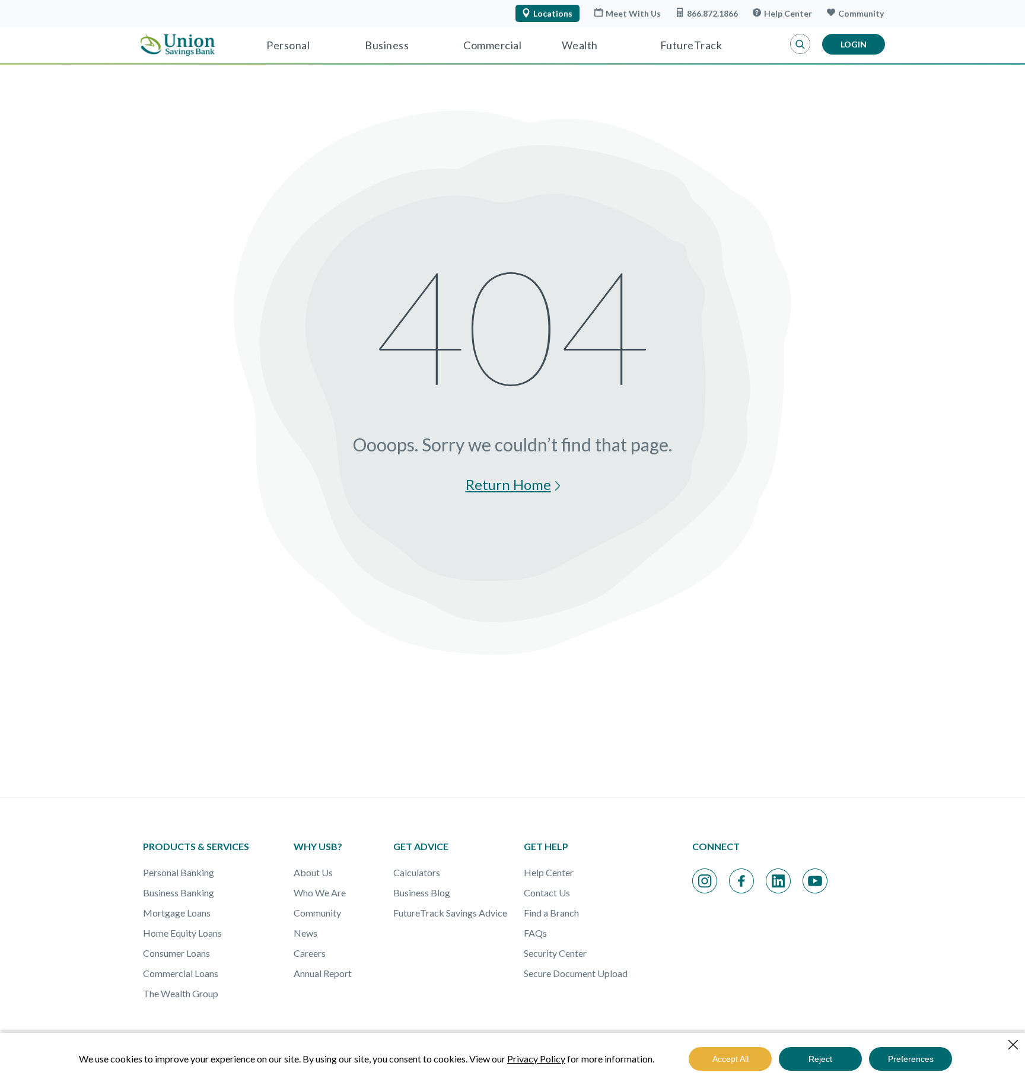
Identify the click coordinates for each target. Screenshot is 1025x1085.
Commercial (492, 45)
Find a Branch (551, 912)
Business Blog (421, 892)
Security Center (555, 953)
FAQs (535, 932)
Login (854, 44)
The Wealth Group (180, 993)
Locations (552, 13)
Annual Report (323, 973)
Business (387, 45)
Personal (288, 45)
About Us (313, 872)
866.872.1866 (712, 13)
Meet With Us (633, 13)
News (305, 932)
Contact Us (547, 892)
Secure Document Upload (576, 973)
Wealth (580, 45)
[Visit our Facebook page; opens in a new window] (741, 880)
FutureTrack (691, 45)
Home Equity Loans (182, 932)
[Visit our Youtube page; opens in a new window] (815, 880)
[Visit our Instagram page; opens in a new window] (704, 880)
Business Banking (178, 892)
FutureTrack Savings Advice (450, 912)
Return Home (508, 486)
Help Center (788, 13)
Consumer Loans (176, 953)
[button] (800, 44)
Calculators (416, 872)
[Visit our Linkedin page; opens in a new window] (778, 880)
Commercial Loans (180, 973)
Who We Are (320, 892)
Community (861, 13)
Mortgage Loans (177, 912)
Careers (310, 953)
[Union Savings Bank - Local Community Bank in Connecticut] (177, 45)
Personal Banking (178, 872)
